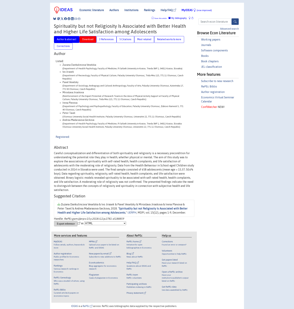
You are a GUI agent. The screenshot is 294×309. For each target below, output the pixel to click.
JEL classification (211, 66)
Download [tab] (87, 39)
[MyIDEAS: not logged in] (190, 18)
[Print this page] (79, 18)
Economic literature (91, 10)
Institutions (131, 10)
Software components (214, 50)
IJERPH (132, 212)
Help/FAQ (167, 10)
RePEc (86, 306)
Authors (114, 10)
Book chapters (210, 61)
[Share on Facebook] (65, 18)
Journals (206, 44)
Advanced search (229, 28)
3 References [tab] (106, 39)
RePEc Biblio (209, 86)
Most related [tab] (144, 39)
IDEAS (74, 306)
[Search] (235, 21)
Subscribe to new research (217, 81)
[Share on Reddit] (69, 18)
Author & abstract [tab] (66, 39)
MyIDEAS (197, 10)
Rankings (149, 10)
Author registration (213, 91)
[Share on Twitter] (62, 18)
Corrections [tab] (63, 46)
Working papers (210, 39)
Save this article (160, 18)
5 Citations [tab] (125, 39)
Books (205, 55)
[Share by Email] (75, 18)
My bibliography (179, 18)
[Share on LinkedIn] (72, 18)
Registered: (63, 136)
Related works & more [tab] (169, 39)
